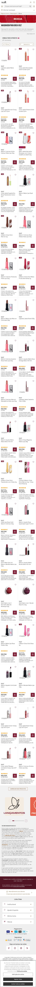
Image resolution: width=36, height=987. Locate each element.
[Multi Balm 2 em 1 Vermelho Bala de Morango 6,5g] (9, 590)
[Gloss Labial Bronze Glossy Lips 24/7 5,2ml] (9, 96)
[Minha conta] (30, 2)
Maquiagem (14, 13)
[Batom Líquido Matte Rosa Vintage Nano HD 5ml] (27, 346)
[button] (15, 49)
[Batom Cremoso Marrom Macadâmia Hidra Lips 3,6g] (9, 386)
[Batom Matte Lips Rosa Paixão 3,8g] (9, 630)
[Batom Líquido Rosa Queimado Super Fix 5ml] (27, 509)
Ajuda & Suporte (12, 910)
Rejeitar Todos (18, 979)
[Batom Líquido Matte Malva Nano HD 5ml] (9, 426)
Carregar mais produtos (18, 788)
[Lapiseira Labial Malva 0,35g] (9, 54)
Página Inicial (5, 13)
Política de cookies (22, 971)
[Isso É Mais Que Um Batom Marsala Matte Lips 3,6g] (9, 549)
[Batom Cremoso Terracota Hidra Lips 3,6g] (9, 263)
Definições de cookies (18, 974)
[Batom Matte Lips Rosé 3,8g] (27, 180)
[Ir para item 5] (18, 820)
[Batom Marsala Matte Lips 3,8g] (27, 672)
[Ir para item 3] (16, 820)
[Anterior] (10, 821)
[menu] (2, 6)
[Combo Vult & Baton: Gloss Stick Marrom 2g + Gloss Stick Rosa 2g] (27, 467)
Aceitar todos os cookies (18, 984)
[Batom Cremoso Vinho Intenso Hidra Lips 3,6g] (9, 138)
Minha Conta (11, 916)
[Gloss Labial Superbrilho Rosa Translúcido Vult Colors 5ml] (9, 180)
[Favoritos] (34, 2)
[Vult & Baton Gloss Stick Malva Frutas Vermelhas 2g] (27, 263)
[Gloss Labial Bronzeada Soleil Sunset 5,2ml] (27, 54)
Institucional (11, 904)
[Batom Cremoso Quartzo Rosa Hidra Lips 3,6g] (9, 346)
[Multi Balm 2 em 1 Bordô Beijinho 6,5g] (27, 590)
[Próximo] (26, 821)
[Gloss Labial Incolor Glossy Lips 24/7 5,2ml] (9, 712)
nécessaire (5, 844)
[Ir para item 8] (22, 820)
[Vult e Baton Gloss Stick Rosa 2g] (27, 630)
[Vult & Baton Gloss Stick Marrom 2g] (9, 222)
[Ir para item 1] (13, 820)
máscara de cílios (10, 835)
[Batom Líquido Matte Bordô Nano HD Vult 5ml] (27, 549)
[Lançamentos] (14, 807)
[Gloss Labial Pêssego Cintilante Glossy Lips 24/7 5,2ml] (9, 753)
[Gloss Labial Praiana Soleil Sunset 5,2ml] (27, 96)
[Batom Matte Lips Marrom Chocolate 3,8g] (9, 305)
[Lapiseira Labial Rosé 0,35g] (27, 305)
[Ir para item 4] (17, 820)
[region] (18, 973)
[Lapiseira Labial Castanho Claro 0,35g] (27, 386)
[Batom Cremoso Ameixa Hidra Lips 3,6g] (27, 753)
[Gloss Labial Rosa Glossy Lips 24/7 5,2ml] (27, 712)
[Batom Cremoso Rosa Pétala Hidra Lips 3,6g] (27, 222)
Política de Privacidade (19, 886)
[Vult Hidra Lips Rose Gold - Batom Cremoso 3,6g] (9, 509)
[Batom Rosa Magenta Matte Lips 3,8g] (27, 426)
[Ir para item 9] (23, 820)
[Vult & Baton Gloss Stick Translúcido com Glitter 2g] (9, 467)
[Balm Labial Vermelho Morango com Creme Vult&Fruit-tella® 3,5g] (27, 138)
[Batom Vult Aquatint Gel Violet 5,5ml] (9, 672)
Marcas (9, 922)
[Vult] (3, 2)
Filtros (7, 44)
